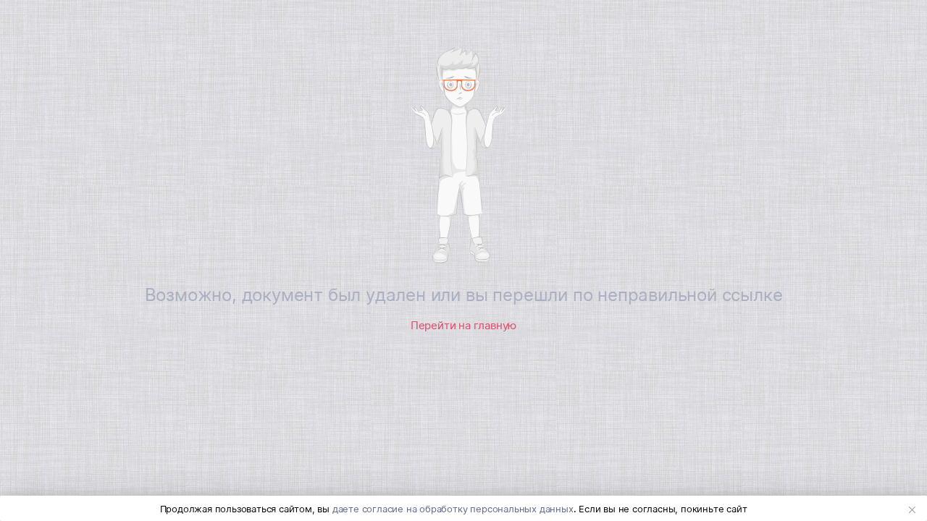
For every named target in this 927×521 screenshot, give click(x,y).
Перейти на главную (463, 325)
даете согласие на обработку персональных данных (453, 508)
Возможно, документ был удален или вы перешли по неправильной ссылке (464, 294)
